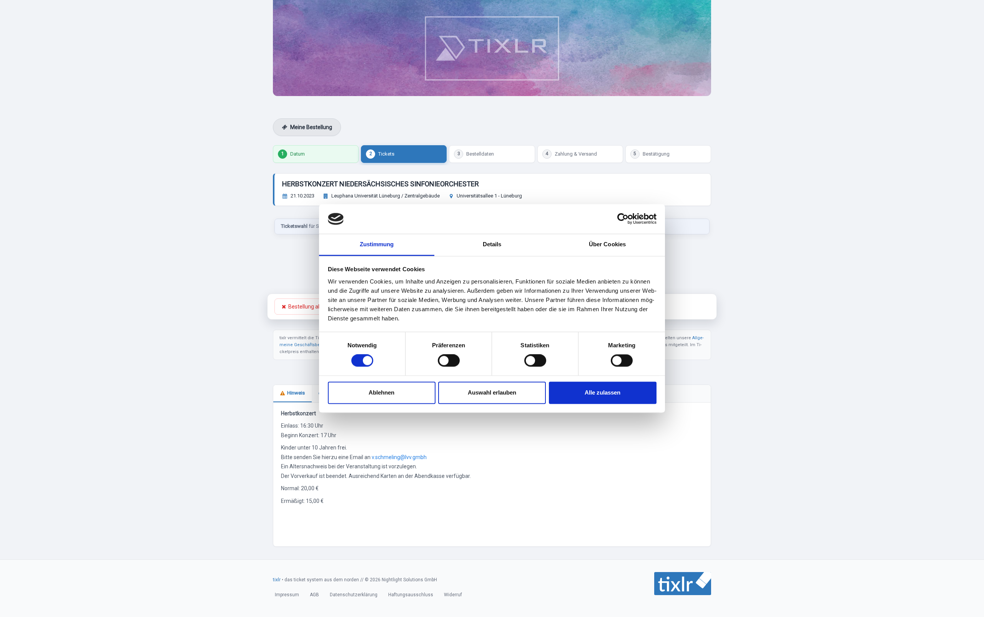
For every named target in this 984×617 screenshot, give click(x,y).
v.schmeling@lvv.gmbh (399, 457)
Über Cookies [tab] (607, 244)
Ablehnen (381, 392)
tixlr (277, 579)
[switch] (449, 361)
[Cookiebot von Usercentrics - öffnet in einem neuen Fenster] (623, 219)
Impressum (287, 594)
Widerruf (453, 594)
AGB (314, 594)
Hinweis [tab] (296, 393)
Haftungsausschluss (410, 594)
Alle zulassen (602, 392)
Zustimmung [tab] (377, 244)
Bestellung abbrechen (314, 307)
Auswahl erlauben (492, 392)
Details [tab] (492, 244)
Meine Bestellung (311, 127)
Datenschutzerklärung (353, 594)
